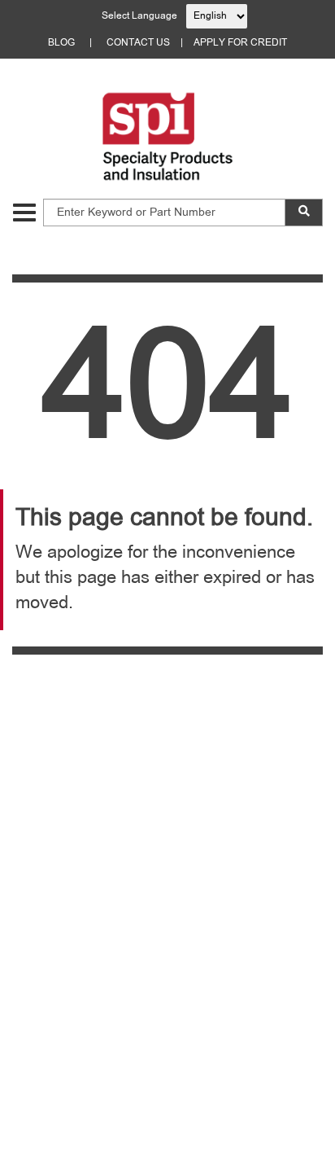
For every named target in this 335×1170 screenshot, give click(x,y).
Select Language (139, 16)
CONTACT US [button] (138, 43)
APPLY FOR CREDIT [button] (240, 43)
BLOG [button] (61, 43)
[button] (24, 212)
